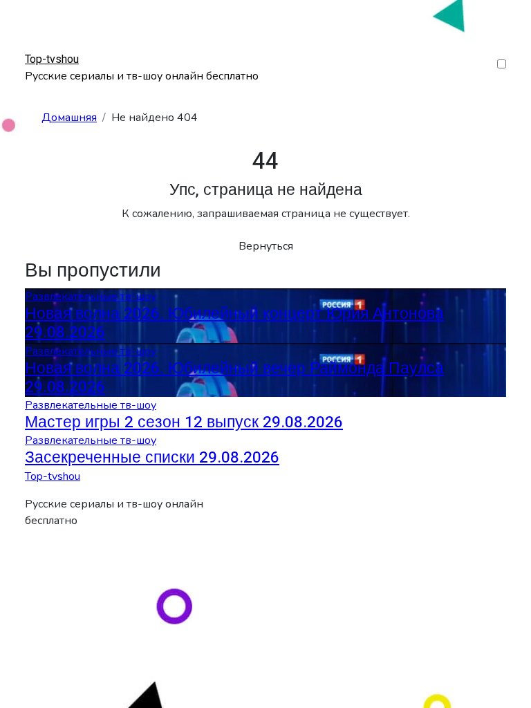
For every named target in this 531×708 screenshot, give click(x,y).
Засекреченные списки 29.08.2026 (152, 457)
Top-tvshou (52, 59)
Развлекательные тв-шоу (90, 296)
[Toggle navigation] (34, 46)
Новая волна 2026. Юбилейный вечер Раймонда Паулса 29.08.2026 (234, 378)
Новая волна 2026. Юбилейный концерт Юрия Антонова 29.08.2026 (234, 323)
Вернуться (266, 246)
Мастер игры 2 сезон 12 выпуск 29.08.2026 (184, 422)
